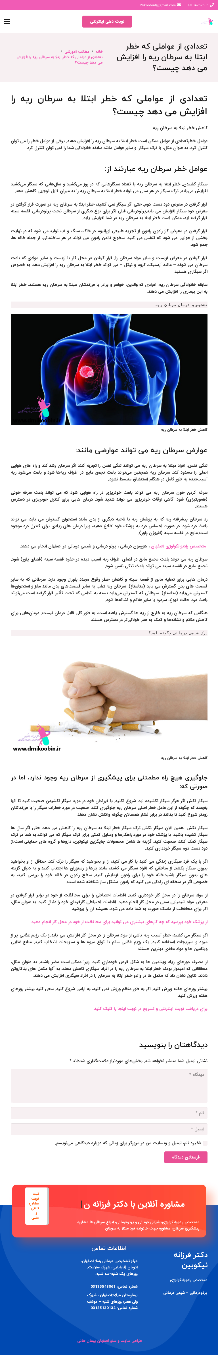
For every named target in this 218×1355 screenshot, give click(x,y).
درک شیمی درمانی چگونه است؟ (177, 633)
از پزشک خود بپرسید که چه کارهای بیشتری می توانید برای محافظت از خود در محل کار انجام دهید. (118, 922)
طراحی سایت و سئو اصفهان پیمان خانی (109, 1341)
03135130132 (103, 1308)
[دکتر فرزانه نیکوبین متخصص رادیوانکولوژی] (207, 21)
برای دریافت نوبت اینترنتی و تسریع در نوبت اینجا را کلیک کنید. (150, 1008)
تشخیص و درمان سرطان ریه (181, 304)
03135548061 (103, 1287)
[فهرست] (7, 21)
